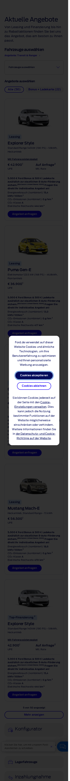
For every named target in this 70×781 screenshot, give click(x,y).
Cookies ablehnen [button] (34, 386)
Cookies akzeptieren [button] (34, 375)
